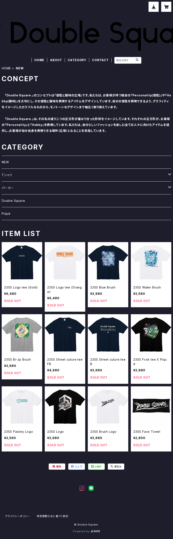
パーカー (8, 188)
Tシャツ (7, 175)
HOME (39, 60)
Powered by (82, 531)
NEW (5, 162)
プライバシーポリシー (17, 516)
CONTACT (100, 60)
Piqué (6, 213)
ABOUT (56, 60)
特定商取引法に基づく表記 (52, 516)
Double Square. (14, 200)
